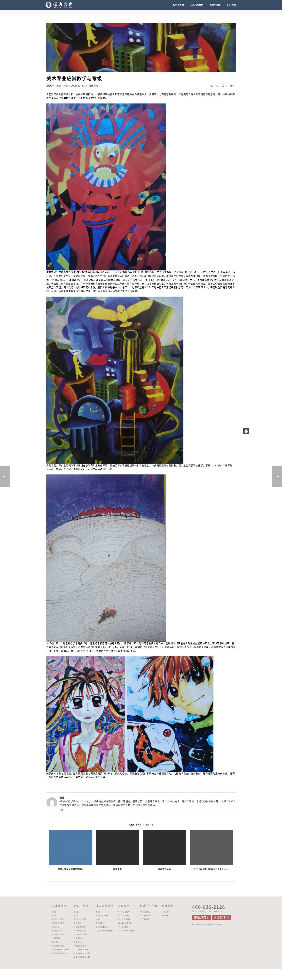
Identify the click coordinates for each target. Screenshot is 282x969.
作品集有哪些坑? (80, 946)
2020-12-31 (78, 85)
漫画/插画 (56, 942)
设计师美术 (178, 5)
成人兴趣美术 (196, 5)
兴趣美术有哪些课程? (104, 931)
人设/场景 (56, 927)
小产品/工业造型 (58, 934)
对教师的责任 (145, 915)
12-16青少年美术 (125, 923)
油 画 (98, 919)
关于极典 (165, 912)
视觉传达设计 (57, 931)
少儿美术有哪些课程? (126, 931)
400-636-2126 (208, 907)
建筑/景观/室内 (58, 923)
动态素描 (117, 869)
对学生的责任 (145, 912)
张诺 (61, 797)
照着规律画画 (164, 869)
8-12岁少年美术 (124, 919)
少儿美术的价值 (124, 927)
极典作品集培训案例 (82, 953)
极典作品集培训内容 (82, 957)
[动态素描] (117, 847)
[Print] (211, 86)
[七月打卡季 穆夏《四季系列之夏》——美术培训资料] (211, 847)
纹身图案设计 (57, 938)
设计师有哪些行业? (59, 953)
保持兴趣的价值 (102, 927)
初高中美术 (215, 5)
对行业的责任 (145, 919)
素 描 (54, 912)
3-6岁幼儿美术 (124, 912)
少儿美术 (231, 5)
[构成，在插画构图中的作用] (70, 847)
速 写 (54, 915)
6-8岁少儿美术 (124, 915)
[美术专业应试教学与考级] (141, 47)
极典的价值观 (148, 906)
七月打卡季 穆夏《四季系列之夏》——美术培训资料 (212, 869)
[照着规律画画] (164, 847)
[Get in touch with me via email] (61, 810)
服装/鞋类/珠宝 (58, 946)
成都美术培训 (53, 85)
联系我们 (165, 915)
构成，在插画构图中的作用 (70, 869)
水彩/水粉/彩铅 (58, 919)
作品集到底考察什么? (82, 950)
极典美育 (93, 85)
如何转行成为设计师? (60, 950)
